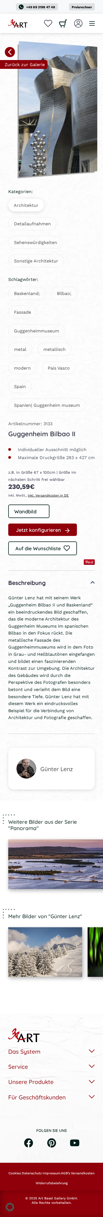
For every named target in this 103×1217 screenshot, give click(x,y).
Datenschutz (32, 1173)
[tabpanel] (45, 952)
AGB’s (65, 1173)
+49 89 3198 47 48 (40, 7)
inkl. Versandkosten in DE (48, 495)
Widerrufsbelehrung (52, 1183)
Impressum (51, 1173)
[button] (10, 1207)
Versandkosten (82, 1173)
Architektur (26, 205)
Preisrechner (82, 7)
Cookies (15, 1173)
